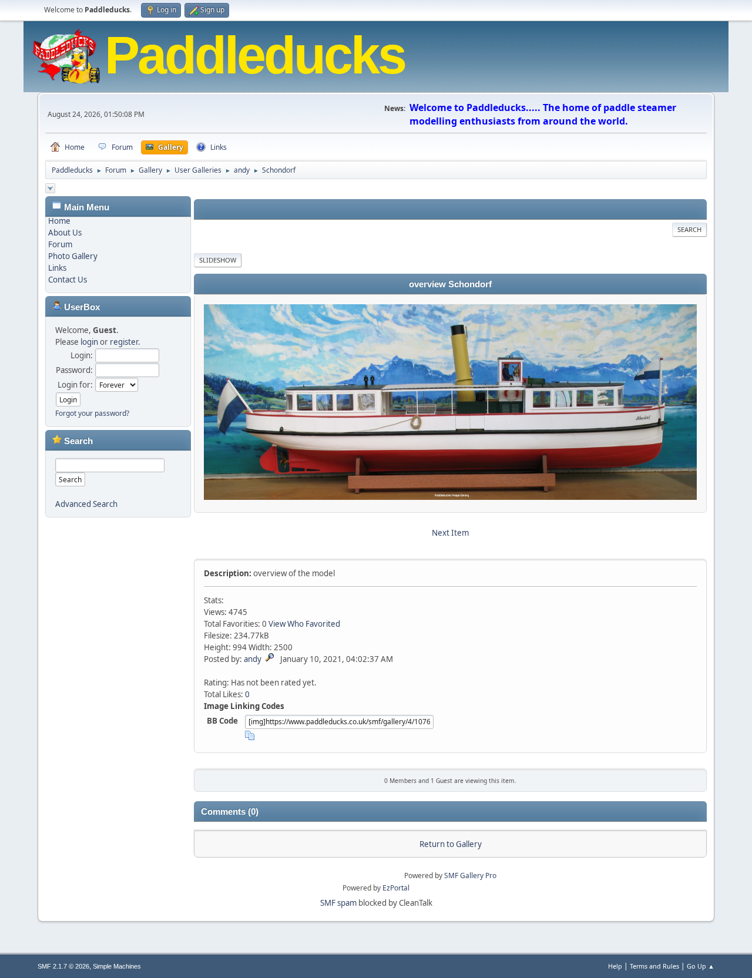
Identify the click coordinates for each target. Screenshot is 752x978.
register (124, 342)
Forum (60, 244)
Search (689, 229)
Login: (81, 355)
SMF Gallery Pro (470, 875)
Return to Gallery (450, 844)
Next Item (450, 532)
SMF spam (338, 903)
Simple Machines (117, 966)
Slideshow (217, 260)
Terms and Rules (654, 966)
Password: (74, 370)
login (89, 342)
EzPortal (395, 888)
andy (252, 659)
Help (615, 966)
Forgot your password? (92, 413)
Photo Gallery (73, 256)
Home (59, 221)
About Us (65, 232)
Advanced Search (86, 504)
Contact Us (67, 279)
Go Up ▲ (700, 966)
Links (57, 268)
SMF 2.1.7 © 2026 (63, 966)
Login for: (75, 384)
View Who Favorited (304, 624)
